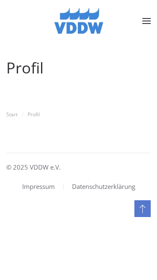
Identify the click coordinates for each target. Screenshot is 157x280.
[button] (146, 21)
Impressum (38, 186)
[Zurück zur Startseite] (79, 21)
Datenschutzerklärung (103, 186)
